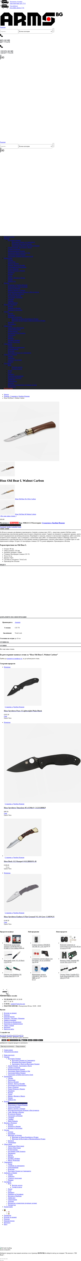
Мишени (11, 338)
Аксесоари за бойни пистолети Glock (20, 256)
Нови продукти (9, 1055)
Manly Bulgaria (13, 1121)
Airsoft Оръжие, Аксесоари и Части (20, 247)
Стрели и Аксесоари (15, 360)
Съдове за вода (17, 369)
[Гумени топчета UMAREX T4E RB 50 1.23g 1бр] (42, 939)
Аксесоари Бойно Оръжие (17, 254)
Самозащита (8, 344)
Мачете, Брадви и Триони (16, 290)
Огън (9, 372)
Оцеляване (7, 363)
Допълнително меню (11, 1052)
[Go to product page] (42, 838)
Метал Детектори (14, 342)
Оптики (10, 313)
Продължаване (20, 1046)
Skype (21, 1036)
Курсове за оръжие (10, 1013)
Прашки (10, 1180)
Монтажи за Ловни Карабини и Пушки (25, 319)
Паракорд (11, 374)
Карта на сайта (9, 1029)
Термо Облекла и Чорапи (16, 271)
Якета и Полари (13, 263)
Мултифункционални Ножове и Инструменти (23, 292)
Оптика (6, 312)
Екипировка (8, 258)
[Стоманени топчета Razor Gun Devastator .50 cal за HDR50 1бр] (42, 953)
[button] (1, 10)
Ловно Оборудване (14, 329)
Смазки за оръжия (14, 249)
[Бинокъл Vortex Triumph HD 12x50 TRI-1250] (70, 955)
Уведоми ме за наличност (10, 525)
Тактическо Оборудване (16, 328)
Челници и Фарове (14, 308)
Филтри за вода (17, 367)
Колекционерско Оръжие (16, 251)
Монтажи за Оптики (15, 317)
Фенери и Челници (10, 304)
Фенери (10, 306)
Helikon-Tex (12, 281)
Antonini (17, 622)
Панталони (11, 262)
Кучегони (11, 351)
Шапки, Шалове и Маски (16, 278)
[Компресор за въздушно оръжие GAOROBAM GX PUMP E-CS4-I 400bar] (14, 939)
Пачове (10, 279)
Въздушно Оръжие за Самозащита (23, 242)
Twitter (9, 527)
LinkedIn (14, 527)
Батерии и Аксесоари (15, 310)
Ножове (6, 283)
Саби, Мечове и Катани (16, 294)
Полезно (7, 1015)
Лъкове (10, 356)
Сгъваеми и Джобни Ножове (17, 285)
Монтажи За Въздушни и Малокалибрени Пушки (28, 320)
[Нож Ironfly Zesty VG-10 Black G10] (14, 955)
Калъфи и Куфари (14, 340)
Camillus (10, 301)
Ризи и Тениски (13, 269)
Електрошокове (13, 349)
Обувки (10, 260)
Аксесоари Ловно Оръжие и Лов (19, 253)
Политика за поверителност (13, 1023)
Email (19, 527)
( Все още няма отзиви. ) (8, 516)
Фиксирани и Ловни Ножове (18, 287)
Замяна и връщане (10, 1020)
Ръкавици (11, 272)
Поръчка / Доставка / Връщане (14, 1018)
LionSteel (11, 299)
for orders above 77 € (17, 7)
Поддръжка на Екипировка (17, 267)
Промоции (7, 1215)
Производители (9, 1016)
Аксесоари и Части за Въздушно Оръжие (26, 246)
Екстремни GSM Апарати (16, 333)
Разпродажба (8, 388)
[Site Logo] (31, 25)
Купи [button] (7, 867)
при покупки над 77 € (17, 2)
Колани (10, 274)
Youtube (9, 1036)
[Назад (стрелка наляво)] (1, 1260)
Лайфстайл (11, 379)
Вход (5, 1224)
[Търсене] (53, 30)
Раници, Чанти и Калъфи (16, 265)
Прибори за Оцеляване (15, 376)
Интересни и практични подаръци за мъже (22, 385)
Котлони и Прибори (15, 378)
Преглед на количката (7, 1046)
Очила (10, 276)
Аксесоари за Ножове (15, 297)
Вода (9, 365)
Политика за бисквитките (12, 1022)
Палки (10, 345)
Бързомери (11, 315)
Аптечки (11, 383)
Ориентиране (12, 381)
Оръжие (6, 238)
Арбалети (11, 358)
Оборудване (8, 326)
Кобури (10, 337)
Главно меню (8, 1050)
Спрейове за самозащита (16, 347)
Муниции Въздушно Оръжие (22, 244)
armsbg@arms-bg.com (18, 1004)
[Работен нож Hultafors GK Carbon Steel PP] (14, 969)
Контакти (7, 1027)
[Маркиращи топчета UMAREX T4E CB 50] (42, 969)
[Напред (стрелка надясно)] (3, 1260)
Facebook (3, 527)
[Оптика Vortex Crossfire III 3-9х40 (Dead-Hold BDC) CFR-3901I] (70, 969)
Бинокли (11, 322)
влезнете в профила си (14, 658)
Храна (10, 370)
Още (5, 716)
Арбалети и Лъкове (10, 354)
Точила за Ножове (14, 288)
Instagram (16, 1036)
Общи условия (9, 1025)
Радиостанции (13, 331)
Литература (12, 1205)
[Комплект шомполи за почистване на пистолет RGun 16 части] (70, 939)
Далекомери (12, 1142)
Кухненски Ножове (14, 295)
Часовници (11, 335)
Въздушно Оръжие (14, 240)
